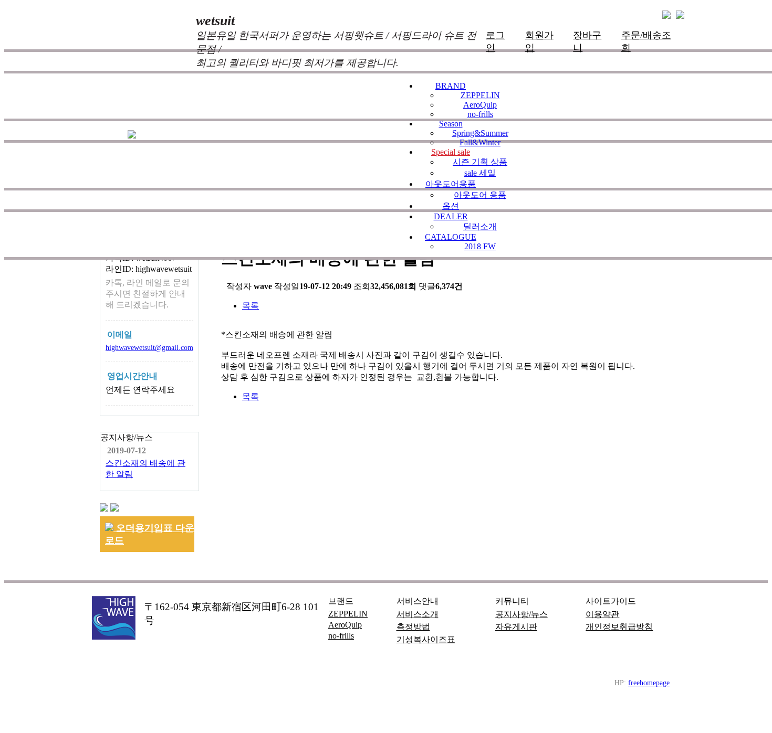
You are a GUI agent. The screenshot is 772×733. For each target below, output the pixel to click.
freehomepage (649, 682)
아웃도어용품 (450, 183)
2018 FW (480, 246)
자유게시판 (516, 626)
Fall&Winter (480, 142)
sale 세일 (480, 172)
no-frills (480, 114)
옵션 (450, 205)
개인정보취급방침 (619, 626)
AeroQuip (480, 104)
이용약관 (602, 614)
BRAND (450, 85)
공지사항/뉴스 (521, 614)
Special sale (450, 151)
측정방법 (413, 626)
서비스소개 (418, 614)
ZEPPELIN (480, 95)
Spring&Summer (480, 133)
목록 (250, 305)
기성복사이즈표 (426, 639)
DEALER (451, 216)
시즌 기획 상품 (480, 161)
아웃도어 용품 (480, 194)
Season (451, 123)
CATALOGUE (450, 236)
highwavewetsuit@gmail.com (149, 347)
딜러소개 (480, 226)
